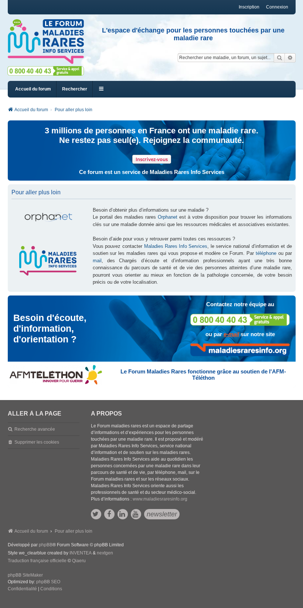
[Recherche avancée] (290, 57)
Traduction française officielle (37, 560)
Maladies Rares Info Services (175, 246)
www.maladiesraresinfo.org (160, 499)
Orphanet (167, 217)
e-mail (231, 334)
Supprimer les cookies (36, 442)
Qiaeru (79, 560)
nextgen (105, 553)
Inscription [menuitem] (249, 7)
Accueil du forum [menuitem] (33, 89)
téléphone (266, 253)
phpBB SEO (48, 581)
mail (97, 260)
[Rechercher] (279, 57)
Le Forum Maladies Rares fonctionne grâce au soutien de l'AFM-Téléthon (203, 374)
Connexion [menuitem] (277, 7)
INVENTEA (80, 553)
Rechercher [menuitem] (74, 89)
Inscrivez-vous (152, 159)
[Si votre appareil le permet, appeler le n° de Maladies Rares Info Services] (240, 320)
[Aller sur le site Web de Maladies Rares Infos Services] (240, 350)
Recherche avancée (34, 429)
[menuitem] (22, 589)
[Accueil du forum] (45, 41)
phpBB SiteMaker (25, 575)
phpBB (45, 544)
